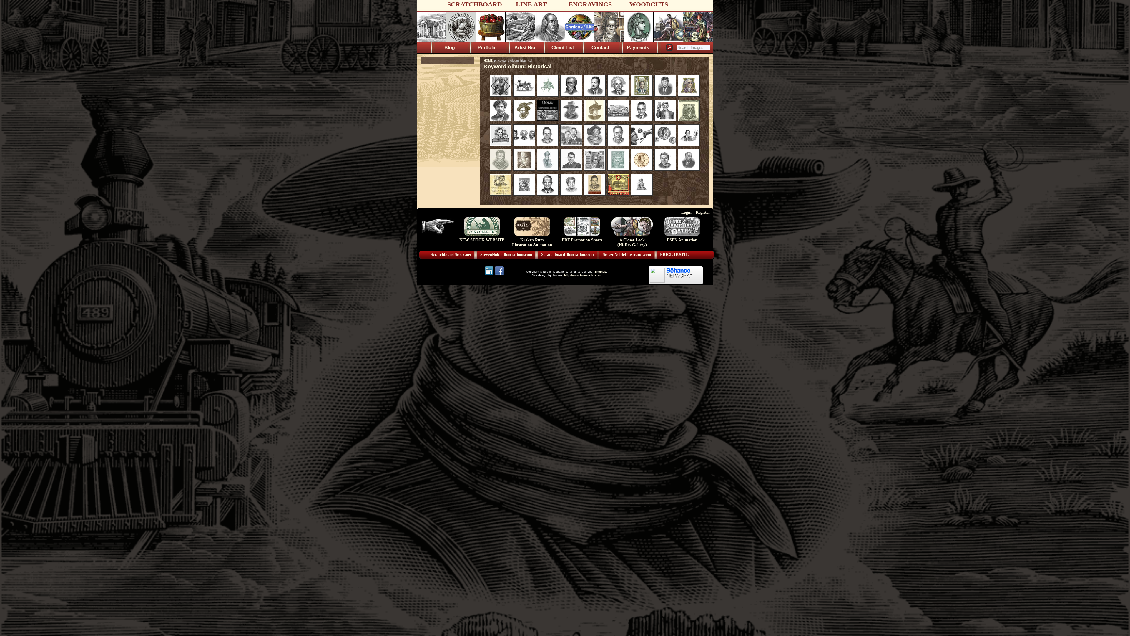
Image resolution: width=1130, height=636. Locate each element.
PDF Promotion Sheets (582, 240)
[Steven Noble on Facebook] (499, 274)
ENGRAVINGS (590, 4)
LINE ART (531, 4)
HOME (488, 60)
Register (703, 212)
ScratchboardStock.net (451, 254)
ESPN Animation (682, 240)
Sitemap (600, 271)
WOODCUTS (648, 4)
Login (686, 212)
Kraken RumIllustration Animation (532, 242)
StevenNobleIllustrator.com (627, 254)
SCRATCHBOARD (474, 4)
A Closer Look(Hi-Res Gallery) (632, 242)
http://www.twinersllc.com (582, 275)
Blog (449, 47)
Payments (638, 47)
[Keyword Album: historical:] (500, 95)
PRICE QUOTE (674, 254)
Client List (562, 47)
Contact (600, 47)
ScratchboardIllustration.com (567, 254)
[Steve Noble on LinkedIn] (489, 274)
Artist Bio (524, 47)
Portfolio (487, 47)
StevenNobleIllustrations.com (506, 254)
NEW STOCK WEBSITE (481, 240)
